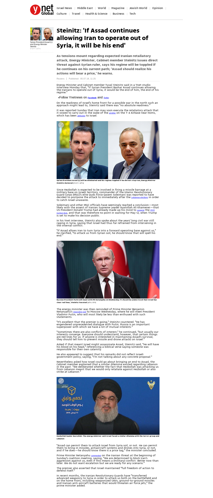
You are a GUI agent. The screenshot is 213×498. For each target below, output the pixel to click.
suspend (140, 210)
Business (118, 14)
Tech (132, 14)
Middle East (85, 8)
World (102, 8)
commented (96, 456)
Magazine (117, 8)
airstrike (112, 113)
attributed (81, 116)
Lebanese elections (139, 197)
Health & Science (96, 14)
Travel (76, 14)
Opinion (157, 8)
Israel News (64, 8)
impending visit (79, 312)
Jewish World (138, 8)
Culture (62, 14)
